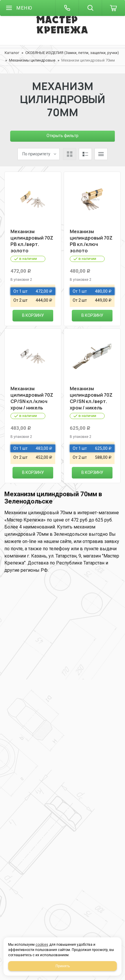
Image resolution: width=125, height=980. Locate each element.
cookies (41, 945)
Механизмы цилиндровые (32, 60)
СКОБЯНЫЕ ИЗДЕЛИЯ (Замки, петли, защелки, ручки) (72, 53)
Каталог (12, 53)
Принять (63, 966)
